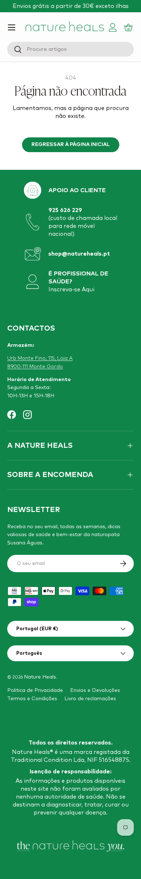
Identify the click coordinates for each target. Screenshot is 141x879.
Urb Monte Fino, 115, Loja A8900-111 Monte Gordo (40, 362)
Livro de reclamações (90, 698)
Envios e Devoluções (95, 690)
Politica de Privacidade (35, 690)
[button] (129, 27)
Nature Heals (40, 677)
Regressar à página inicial (70, 144)
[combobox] (70, 49)
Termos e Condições (32, 698)
